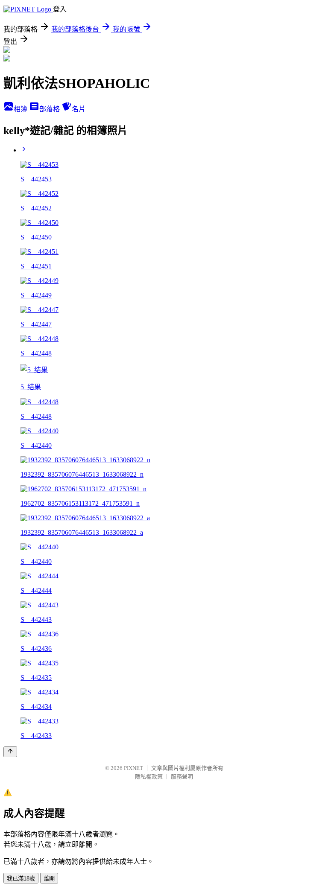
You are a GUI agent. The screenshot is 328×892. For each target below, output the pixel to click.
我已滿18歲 (21, 878)
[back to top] (10, 751)
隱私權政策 (149, 776)
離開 (49, 878)
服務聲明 (182, 776)
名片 (78, 109)
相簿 (21, 109)
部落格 (50, 109)
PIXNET (133, 768)
